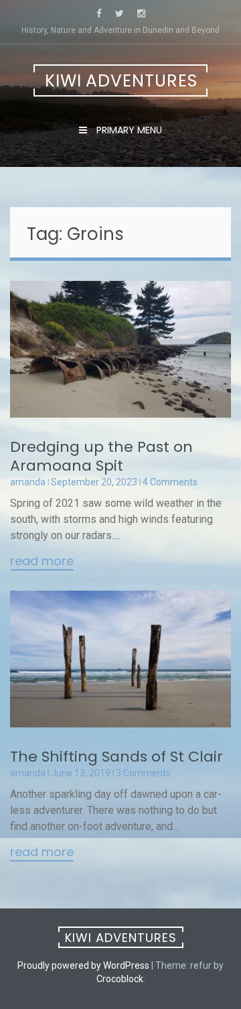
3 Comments (143, 773)
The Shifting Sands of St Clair (116, 756)
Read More (42, 561)
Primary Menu (128, 130)
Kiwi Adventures (121, 81)
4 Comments (170, 482)
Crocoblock (119, 978)
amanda (28, 482)
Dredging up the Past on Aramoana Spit (101, 456)
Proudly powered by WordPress (83, 965)
